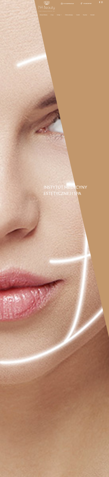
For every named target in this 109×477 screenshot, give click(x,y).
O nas (52, 14)
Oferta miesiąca (69, 14)
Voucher (85, 14)
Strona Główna (43, 14)
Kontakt (92, 14)
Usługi (58, 14)
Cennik (78, 14)
